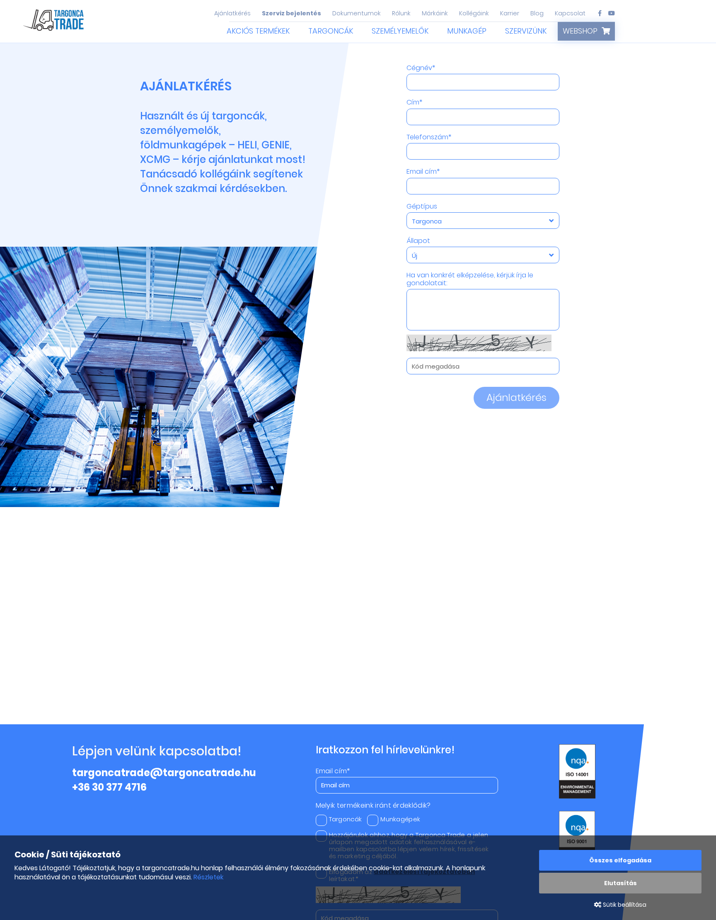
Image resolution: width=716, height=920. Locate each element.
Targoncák (330, 31)
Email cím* (423, 171)
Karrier (509, 13)
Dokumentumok (356, 13)
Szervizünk (526, 31)
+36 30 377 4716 (109, 787)
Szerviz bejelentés (291, 13)
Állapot (418, 241)
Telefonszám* (428, 137)
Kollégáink (474, 13)
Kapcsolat (570, 13)
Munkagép (466, 31)
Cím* (414, 102)
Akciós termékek (258, 31)
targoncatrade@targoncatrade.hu (164, 772)
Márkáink (435, 13)
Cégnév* (420, 68)
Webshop (580, 31)
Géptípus (421, 206)
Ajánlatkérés (232, 13)
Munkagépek (400, 819)
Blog (537, 13)
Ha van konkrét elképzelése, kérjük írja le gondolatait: (469, 279)
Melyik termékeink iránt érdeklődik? (373, 805)
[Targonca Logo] (54, 22)
